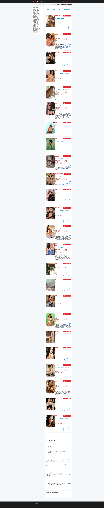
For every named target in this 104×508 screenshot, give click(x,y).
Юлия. (56, 415)
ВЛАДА (56, 189)
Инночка (56, 364)
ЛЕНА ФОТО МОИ (57, 15)
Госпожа (54, 9)
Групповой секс (66, 8)
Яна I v (56, 263)
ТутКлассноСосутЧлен (59, 173)
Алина (56, 295)
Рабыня (59, 9)
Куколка (56, 331)
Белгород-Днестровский (51, 4)
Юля (56, 381)
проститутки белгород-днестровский (51, 494)
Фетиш (48, 9)
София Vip (57, 207)
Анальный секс (54, 8)
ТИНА (56, 103)
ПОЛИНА (56, 34)
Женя (56, 70)
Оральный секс (60, 8)
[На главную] (35, 1)
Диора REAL (57, 52)
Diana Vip (56, 226)
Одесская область (40, 4)
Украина (33, 4)
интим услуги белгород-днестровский (63, 494)
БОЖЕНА (56, 347)
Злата (56, 86)
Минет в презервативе (67, 9)
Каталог (43, 503)
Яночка (56, 314)
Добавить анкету (65, 1)
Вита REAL (57, 398)
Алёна (56, 279)
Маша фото (57, 156)
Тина (56, 122)
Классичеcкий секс (49, 8)
